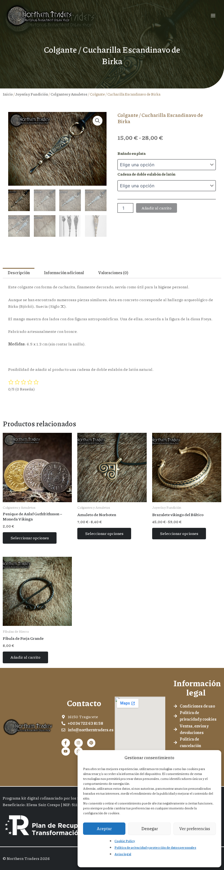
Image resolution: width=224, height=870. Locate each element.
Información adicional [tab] (64, 273)
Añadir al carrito (157, 208)
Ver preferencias (194, 828)
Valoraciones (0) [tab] (113, 273)
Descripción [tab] (19, 273)
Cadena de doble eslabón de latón (146, 174)
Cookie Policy (124, 841)
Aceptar (104, 828)
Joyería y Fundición (31, 94)
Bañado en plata (131, 153)
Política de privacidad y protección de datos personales (155, 847)
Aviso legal (122, 854)
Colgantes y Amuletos (69, 94)
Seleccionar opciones (29, 538)
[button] (97, 121)
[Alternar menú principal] (213, 15)
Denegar (149, 828)
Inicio (8, 94)
